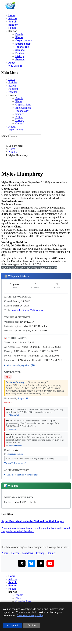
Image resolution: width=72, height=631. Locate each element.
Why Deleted (15, 65)
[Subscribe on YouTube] (50, 563)
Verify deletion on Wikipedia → (27, 310)
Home (11, 15)
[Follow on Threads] (40, 563)
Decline (31, 625)
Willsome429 (14, 415)
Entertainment (23, 43)
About (11, 62)
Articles (12, 18)
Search (12, 21)
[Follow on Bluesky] (31, 563)
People (19, 34)
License (15, 552)
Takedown (28, 552)
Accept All (12, 625)
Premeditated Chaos (15, 454)
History (19, 56)
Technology (22, 46)
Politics (19, 53)
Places (19, 37)
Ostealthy (12, 429)
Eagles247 (23, 398)
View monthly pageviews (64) (21, 365)
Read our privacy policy (30, 615)
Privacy (40, 552)
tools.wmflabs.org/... (17, 382)
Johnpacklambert (15, 445)
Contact (51, 552)
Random (13, 24)
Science (20, 50)
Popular (12, 28)
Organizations (23, 40)
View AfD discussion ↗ (15, 463)
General (19, 59)
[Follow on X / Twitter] (22, 563)
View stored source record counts (22, 474)
